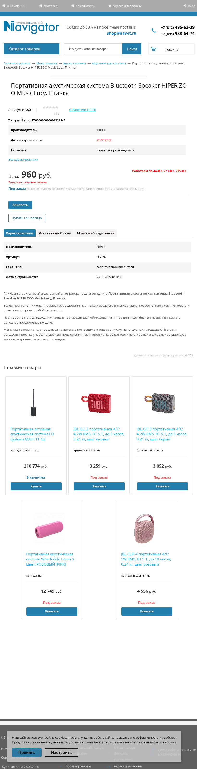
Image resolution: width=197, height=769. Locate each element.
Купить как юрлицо (27, 218)
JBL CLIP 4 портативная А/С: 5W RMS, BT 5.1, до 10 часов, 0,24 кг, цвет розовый (146, 559)
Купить (36, 486)
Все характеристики (23, 159)
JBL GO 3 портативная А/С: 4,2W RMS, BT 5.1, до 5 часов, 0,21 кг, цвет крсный (99, 433)
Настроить (61, 752)
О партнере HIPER (82, 110)
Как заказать (85, 6)
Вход (191, 6)
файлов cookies (164, 742)
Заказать (20, 205)
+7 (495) (178, 34)
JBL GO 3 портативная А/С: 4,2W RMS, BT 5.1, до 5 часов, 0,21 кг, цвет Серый (162, 433)
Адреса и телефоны (127, 6)
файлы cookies (55, 737)
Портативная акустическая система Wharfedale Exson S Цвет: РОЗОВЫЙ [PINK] (50, 559)
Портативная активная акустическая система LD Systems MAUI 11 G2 (32, 433)
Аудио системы (74, 63)
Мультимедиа (46, 63)
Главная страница (17, 63)
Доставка (50, 6)
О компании (16, 6)
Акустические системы (109, 63)
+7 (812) (178, 27)
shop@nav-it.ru (121, 33)
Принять (26, 752)
